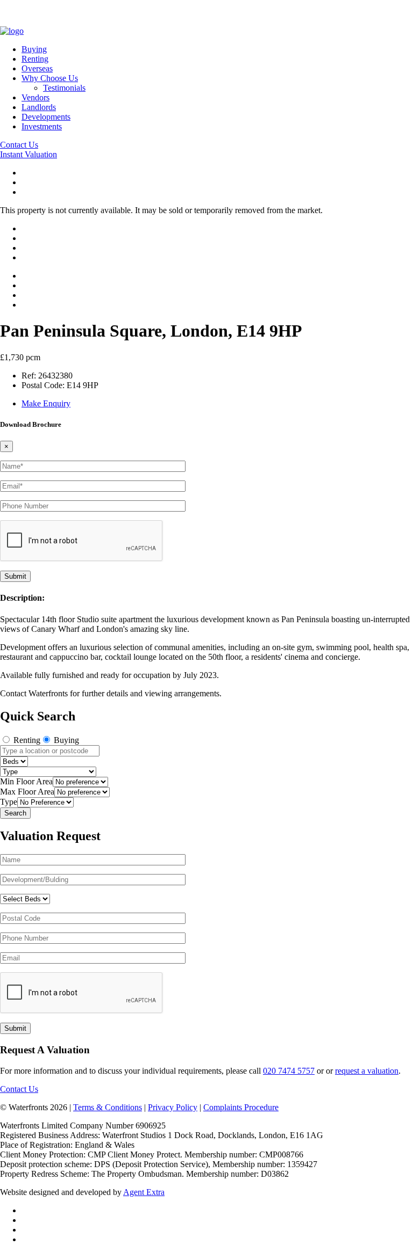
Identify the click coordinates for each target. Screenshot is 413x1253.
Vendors (35, 97)
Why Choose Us (50, 78)
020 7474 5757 (289, 1070)
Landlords (39, 107)
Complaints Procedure (241, 1107)
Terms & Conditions (107, 1107)
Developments (46, 116)
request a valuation (366, 1070)
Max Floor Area (27, 791)
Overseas (37, 68)
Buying (34, 49)
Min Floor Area (26, 781)
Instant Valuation (28, 154)
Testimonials (64, 87)
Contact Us (19, 144)
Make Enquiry (46, 403)
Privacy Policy (172, 1107)
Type (8, 801)
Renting (35, 58)
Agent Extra (144, 1192)
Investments (42, 126)
